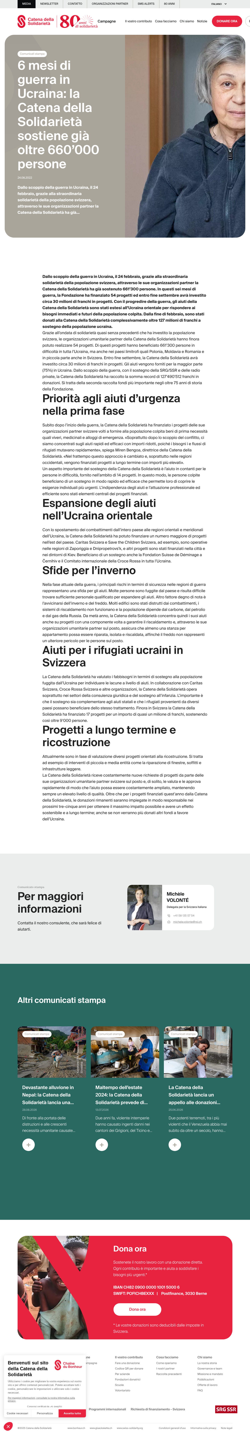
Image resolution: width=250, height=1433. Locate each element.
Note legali (226, 1428)
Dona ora (137, 1309)
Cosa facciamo (166, 21)
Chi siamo (187, 21)
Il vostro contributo (138, 21)
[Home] (58, 21)
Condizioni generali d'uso (172, 1428)
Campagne (107, 21)
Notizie (202, 21)
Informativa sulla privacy (203, 1428)
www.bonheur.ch (76, 1428)
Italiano (216, 4)
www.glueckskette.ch (101, 1428)
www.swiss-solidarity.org (130, 1428)
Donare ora (227, 21)
